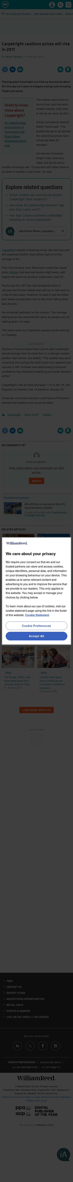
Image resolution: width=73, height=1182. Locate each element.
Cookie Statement (37, 615)
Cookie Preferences (36, 626)
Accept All (36, 636)
